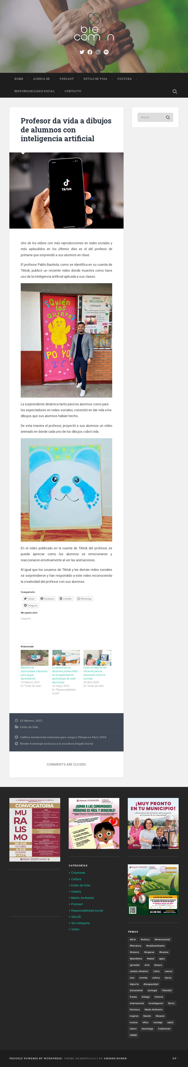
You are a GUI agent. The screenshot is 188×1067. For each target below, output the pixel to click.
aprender (135, 964)
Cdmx (156, 971)
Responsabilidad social (34, 91)
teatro (133, 1028)
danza (168, 977)
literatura (135, 1009)
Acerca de (41, 79)
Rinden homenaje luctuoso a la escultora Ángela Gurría (56, 743)
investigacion (156, 1003)
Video (75, 929)
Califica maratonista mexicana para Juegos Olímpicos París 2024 (63, 737)
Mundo (147, 1015)
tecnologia (147, 1028)
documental (136, 990)
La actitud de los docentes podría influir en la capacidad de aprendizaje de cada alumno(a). (65, 675)
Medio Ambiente (82, 898)
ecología (152, 990)
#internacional (162, 939)
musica (134, 1022)
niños (145, 1022)
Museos (160, 1015)
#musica (163, 952)
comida (143, 977)
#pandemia (136, 958)
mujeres (134, 1015)
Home (18, 79)
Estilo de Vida (95, 79)
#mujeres (149, 952)
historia (159, 996)
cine (132, 977)
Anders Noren (115, 1058)
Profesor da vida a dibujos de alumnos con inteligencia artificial (66, 129)
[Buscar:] (155, 117)
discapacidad (151, 984)
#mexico (134, 952)
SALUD (76, 917)
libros (171, 1003)
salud (170, 1022)
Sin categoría (80, 923)
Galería (76, 891)
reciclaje (157, 1022)
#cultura (145, 939)
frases (133, 996)
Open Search (175, 91)
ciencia (168, 971)
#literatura (135, 945)
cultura (156, 977)
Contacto (73, 91)
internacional (137, 1003)
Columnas (78, 872)
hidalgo (146, 996)
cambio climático (139, 971)
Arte (147, 964)
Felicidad (167, 990)
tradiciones (164, 1028)
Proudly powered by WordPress (35, 1058)
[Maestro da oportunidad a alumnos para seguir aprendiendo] (34, 658)
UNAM (133, 1035)
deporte (134, 984)
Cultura (124, 79)
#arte (133, 939)
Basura (158, 964)
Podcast (67, 79)
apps (162, 958)
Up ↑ (175, 1058)
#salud (150, 958)
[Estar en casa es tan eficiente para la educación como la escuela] (97, 658)
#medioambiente (155, 945)
